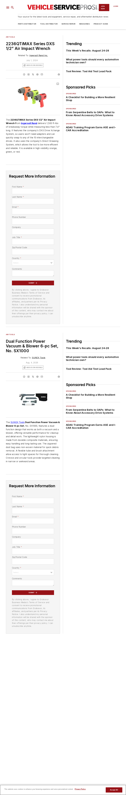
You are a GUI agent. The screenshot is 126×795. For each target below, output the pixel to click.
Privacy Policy (80, 789)
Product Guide (101, 24)
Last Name (18, 197)
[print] (59, 74)
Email (15, 207)
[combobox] (33, 263)
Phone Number (19, 217)
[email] (42, 74)
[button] (8, 7)
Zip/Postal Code (19, 247)
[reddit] (37, 74)
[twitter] (33, 74)
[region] (63, 790)
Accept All (114, 790)
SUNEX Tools (38, 357)
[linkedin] (28, 74)
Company (16, 227)
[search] (12, 7)
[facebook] (24, 74)
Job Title (17, 237)
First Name (18, 186)
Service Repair (68, 24)
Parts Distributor (27, 24)
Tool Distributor (49, 24)
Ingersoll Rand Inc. (38, 55)
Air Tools (10, 37)
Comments (17, 269)
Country (16, 258)
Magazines (84, 24)
